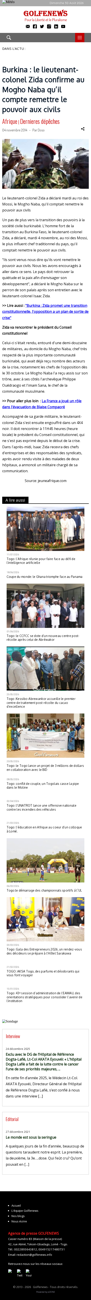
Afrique (9, 121)
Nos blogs (18, 1216)
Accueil (16, 1206)
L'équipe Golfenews (24, 1211)
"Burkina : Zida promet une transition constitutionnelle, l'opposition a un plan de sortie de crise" (45, 311)
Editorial (12, 1118)
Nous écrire (19, 1221)
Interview (13, 1036)
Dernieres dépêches (40, 121)
